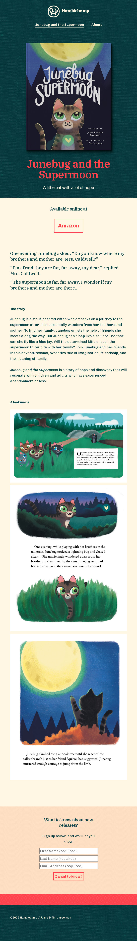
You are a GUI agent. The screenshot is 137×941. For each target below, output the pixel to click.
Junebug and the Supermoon (59, 24)
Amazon (68, 225)
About (96, 24)
